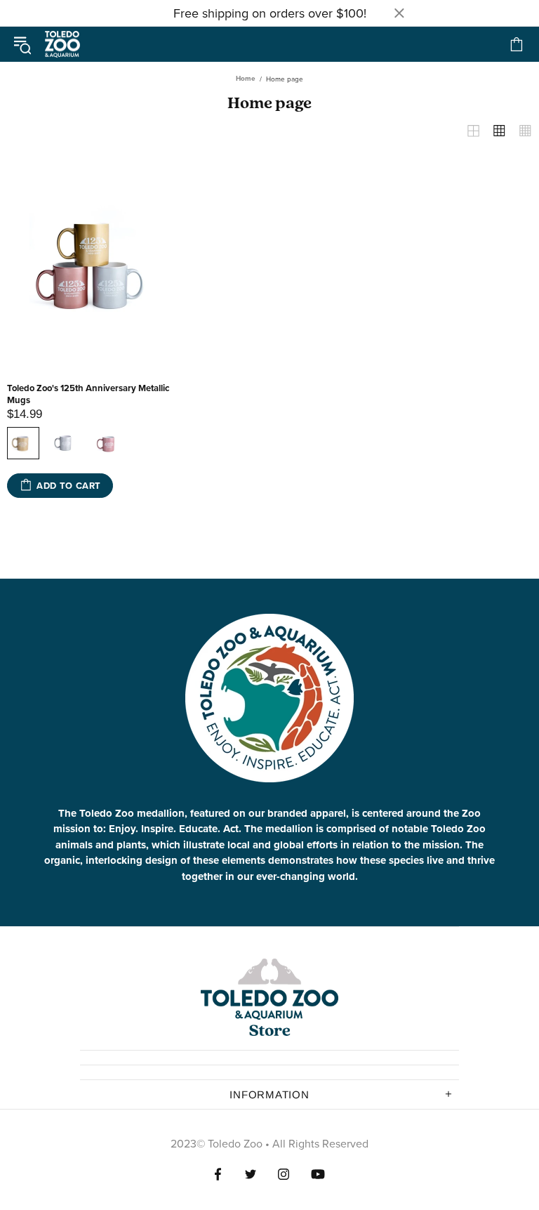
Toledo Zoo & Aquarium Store (62, 44)
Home (245, 78)
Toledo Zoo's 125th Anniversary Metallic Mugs (88, 394)
